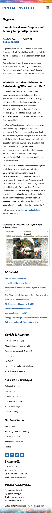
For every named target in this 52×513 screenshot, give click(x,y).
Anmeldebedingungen (24, 506)
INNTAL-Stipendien (12, 437)
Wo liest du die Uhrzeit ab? (15, 279)
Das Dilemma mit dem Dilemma (18, 309)
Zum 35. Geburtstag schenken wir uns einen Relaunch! (26, 318)
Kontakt (8, 447)
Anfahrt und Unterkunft (14, 442)
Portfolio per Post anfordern (16, 371)
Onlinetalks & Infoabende (15, 386)
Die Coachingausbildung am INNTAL (19, 304)
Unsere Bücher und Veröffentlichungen (20, 366)
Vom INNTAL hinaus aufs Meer (17, 300)
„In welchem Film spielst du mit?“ (18, 283)
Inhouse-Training (11, 412)
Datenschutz (10, 506)
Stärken (7, 227)
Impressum (39, 506)
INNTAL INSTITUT (18, 8)
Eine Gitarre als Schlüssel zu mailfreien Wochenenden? (26, 295)
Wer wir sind (10, 426)
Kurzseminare (10, 391)
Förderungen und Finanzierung (17, 432)
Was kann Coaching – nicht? (16, 313)
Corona (16, 224)
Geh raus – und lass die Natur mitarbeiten (21, 322)
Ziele (14, 227)
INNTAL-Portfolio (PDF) (14, 341)
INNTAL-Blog (10, 361)
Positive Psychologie (31, 224)
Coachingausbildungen (14, 401)
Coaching (7, 224)
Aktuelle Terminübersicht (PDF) (17, 346)
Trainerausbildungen (13, 406)
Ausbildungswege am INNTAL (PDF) (19, 351)
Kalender (8, 356)
